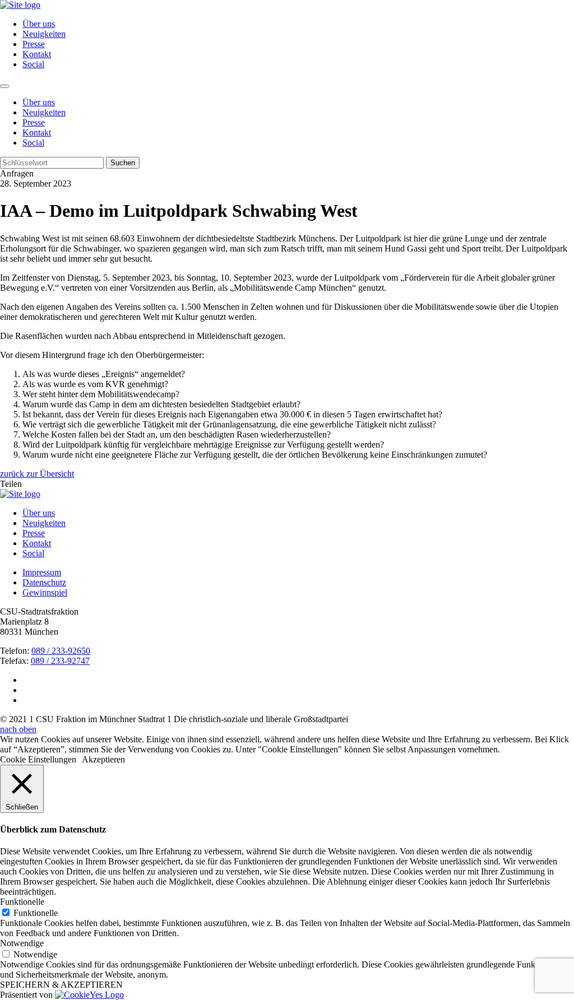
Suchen (122, 163)
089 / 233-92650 (60, 650)
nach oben (18, 729)
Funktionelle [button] (22, 901)
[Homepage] (20, 494)
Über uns (38, 24)
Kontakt (36, 54)
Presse (33, 44)
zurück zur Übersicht (37, 473)
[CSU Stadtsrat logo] (20, 5)
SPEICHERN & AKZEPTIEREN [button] (61, 984)
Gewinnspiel (44, 592)
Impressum (41, 572)
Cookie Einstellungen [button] (38, 759)
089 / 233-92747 (60, 661)
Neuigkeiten (44, 34)
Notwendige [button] (22, 943)
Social (33, 64)
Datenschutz (44, 582)
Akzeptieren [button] (103, 759)
